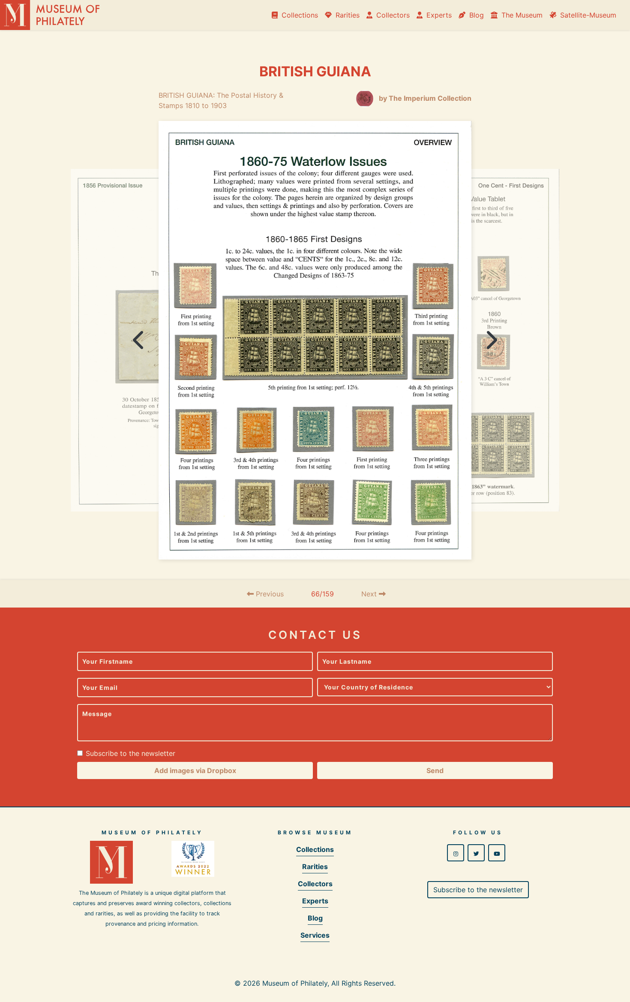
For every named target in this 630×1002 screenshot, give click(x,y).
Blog (475, 15)
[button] (195, 770)
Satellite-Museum (587, 15)
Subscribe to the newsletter (130, 753)
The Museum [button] (521, 15)
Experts (438, 15)
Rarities (346, 15)
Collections (298, 15)
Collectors (392, 15)
